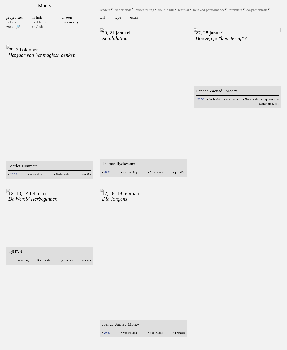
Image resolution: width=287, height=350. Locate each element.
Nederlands (123, 10)
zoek (9, 27)
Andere (105, 10)
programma (15, 18)
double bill (166, 10)
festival (183, 10)
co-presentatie (257, 10)
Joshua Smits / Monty (120, 324)
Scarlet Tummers (23, 166)
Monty (44, 5)
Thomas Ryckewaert (119, 163)
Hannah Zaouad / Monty (216, 90)
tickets (11, 22)
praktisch (39, 22)
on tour (67, 18)
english (37, 27)
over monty (70, 22)
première (236, 10)
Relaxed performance (209, 10)
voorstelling (145, 10)
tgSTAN (15, 251)
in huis (37, 18)
